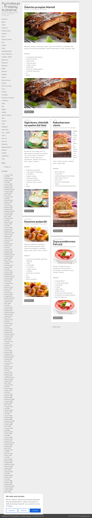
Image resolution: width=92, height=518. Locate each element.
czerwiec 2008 (8, 428)
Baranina (4, 19)
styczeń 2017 (8, 249)
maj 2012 (7, 343)
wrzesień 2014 (8, 300)
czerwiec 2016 (8, 262)
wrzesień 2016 (8, 256)
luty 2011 (7, 370)
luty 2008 (7, 435)
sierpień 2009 (8, 403)
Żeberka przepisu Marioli (39, 7)
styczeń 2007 (8, 459)
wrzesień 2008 (8, 423)
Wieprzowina (28, 219)
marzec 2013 (8, 325)
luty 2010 (7, 392)
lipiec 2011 (7, 361)
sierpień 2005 (8, 490)
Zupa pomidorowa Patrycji (64, 243)
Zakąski (4, 153)
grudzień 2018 (8, 207)
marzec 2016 (8, 267)
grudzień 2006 (8, 461)
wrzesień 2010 (8, 379)
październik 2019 (9, 189)
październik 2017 (9, 233)
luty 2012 (7, 348)
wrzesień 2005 (8, 488)
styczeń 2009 (8, 415)
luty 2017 (7, 247)
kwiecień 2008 (8, 432)
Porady (4, 92)
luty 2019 (7, 204)
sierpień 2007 (8, 446)
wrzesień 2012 (8, 336)
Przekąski (5, 94)
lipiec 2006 (7, 470)
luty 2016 (7, 269)
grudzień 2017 (8, 229)
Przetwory (5, 100)
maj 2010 (7, 386)
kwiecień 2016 (8, 265)
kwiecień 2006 (8, 475)
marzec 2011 (8, 368)
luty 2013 (7, 327)
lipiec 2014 (7, 303)
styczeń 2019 (8, 205)
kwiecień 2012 (8, 345)
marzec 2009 (8, 412)
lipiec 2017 (7, 238)
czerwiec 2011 (8, 363)
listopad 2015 (8, 274)
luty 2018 (7, 225)
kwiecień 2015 (8, 287)
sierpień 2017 (8, 236)
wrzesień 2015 (8, 278)
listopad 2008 (8, 419)
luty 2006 (7, 479)
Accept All (35, 510)
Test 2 (4, 135)
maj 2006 (7, 473)
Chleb (3, 25)
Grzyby (4, 45)
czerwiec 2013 (8, 319)
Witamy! (4, 150)
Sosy (3, 124)
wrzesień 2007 (8, 444)
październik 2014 (9, 298)
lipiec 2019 (7, 195)
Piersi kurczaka (6, 86)
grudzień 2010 (8, 374)
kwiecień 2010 (8, 388)
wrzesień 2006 (8, 466)
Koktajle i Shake (7, 57)
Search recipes (6, 115)
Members (5, 65)
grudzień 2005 (8, 482)
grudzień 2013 (8, 309)
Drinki (3, 36)
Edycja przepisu (7, 39)
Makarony (5, 60)
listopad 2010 (8, 376)
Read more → (29, 111)
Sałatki (4, 109)
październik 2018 (9, 211)
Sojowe (4, 121)
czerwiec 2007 (8, 450)
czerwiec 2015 (8, 283)
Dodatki (4, 33)
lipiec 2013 (7, 318)
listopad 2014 (8, 296)
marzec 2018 (8, 224)
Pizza (3, 89)
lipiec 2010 (7, 383)
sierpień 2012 (8, 338)
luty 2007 (7, 457)
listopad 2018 (8, 209)
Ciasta (55, 120)
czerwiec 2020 (8, 175)
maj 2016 (7, 263)
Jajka (3, 48)
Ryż (3, 106)
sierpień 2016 (8, 258)
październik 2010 (9, 377)
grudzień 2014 (8, 294)
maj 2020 (7, 177)
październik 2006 (9, 464)
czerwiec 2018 (8, 218)
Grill (3, 42)
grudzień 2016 (8, 251)
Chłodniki (27, 120)
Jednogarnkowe (7, 51)
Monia (27, 9)
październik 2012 (9, 334)
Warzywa (4, 144)
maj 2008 (7, 430)
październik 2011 (9, 356)
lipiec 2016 (7, 260)
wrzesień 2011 (8, 357)
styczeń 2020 (8, 184)
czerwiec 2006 (8, 471)
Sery (3, 118)
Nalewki (4, 74)
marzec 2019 (8, 202)
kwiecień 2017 (8, 243)
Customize (12, 510)
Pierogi (4, 83)
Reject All (23, 510)
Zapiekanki (5, 156)
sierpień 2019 (8, 193)
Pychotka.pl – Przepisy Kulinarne (11, 6)
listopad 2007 (8, 441)
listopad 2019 (8, 187)
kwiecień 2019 (8, 200)
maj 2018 (7, 220)
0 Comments (43, 9)
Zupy (3, 158)
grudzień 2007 (8, 439)
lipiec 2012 (7, 339)
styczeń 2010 (8, 394)
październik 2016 (9, 254)
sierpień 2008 (8, 424)
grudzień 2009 (8, 395)
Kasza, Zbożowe (7, 54)
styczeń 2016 (8, 271)
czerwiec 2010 (8, 385)
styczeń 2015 (8, 292)
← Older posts (55, 327)
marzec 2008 (8, 433)
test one (4, 138)
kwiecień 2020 (8, 178)
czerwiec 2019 (8, 196)
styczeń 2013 (8, 329)
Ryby (3, 103)
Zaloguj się (7, 167)
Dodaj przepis (6, 30)
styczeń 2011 (8, 372)
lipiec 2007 (7, 448)
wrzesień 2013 (8, 314)
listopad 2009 (8, 397)
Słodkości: (5, 126)
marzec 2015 (8, 289)
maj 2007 (7, 452)
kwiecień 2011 (8, 367)
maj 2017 (7, 242)
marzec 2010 (8, 390)
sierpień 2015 (8, 280)
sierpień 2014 (8, 301)
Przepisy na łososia (8, 97)
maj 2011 (7, 365)
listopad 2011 (8, 354)
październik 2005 (9, 486)
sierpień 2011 (8, 359)
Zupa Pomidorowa (58, 239)
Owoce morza (6, 80)
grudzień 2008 (8, 417)
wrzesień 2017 (8, 234)
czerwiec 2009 (8, 406)
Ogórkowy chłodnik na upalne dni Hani (36, 124)
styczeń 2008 (8, 437)
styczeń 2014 (8, 307)
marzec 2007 (8, 455)
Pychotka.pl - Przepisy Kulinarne (21, 516)
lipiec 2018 (7, 216)
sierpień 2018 (8, 215)
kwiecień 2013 (8, 323)
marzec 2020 (8, 180)
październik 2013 (9, 312)
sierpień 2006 (8, 468)
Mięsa (4, 68)
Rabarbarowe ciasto (61, 124)
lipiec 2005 (7, 491)
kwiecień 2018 (8, 222)
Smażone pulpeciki (35, 221)
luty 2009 (7, 414)
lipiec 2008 (7, 426)
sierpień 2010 (8, 381)
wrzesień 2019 (8, 191)
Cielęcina (5, 28)
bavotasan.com (85, 516)
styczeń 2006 (8, 481)
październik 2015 (9, 276)
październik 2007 (9, 443)
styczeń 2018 (8, 227)
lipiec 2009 (7, 405)
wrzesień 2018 (8, 213)
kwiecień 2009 (8, 410)
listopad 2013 (8, 310)
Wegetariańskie (7, 147)
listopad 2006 (8, 462)
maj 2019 (7, 198)
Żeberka (26, 4)
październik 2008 (9, 421)
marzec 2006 (8, 477)
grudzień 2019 (8, 186)
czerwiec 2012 (8, 341)
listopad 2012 (8, 332)
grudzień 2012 (8, 330)
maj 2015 (7, 285)
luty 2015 (7, 291)
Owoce (4, 77)
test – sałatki (6, 132)
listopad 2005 (8, 484)
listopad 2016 (8, 253)
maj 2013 (7, 321)
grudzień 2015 (8, 272)
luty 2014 (7, 305)
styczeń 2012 (8, 350)
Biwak (3, 22)
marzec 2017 (8, 245)
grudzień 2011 (8, 352)
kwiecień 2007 (8, 453)
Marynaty (5, 62)
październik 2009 (9, 399)
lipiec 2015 (7, 281)
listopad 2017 (8, 231)
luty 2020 (7, 182)
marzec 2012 (8, 347)
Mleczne (4, 71)
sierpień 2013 (8, 316)
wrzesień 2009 (8, 401)
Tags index (5, 129)
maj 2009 (7, 408)
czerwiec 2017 (8, 240)
